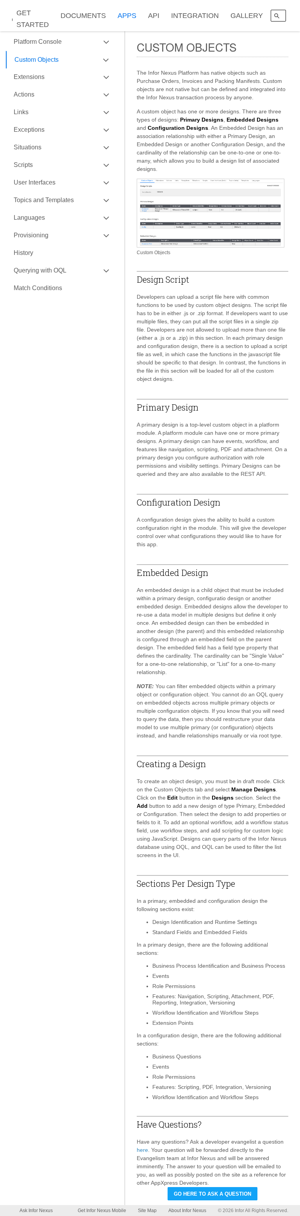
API (153, 16)
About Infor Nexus (187, 1210)
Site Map (147, 1210)
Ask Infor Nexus (36, 1210)
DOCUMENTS (83, 16)
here (142, 1150)
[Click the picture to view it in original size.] (210, 213)
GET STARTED (32, 19)
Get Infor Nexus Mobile (102, 1210)
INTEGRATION (195, 16)
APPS (127, 16)
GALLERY (246, 16)
